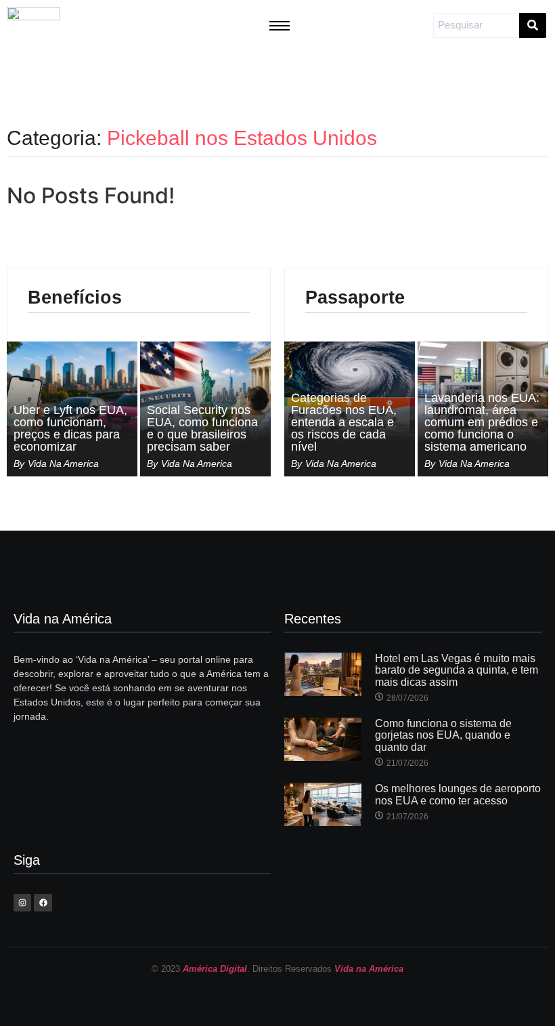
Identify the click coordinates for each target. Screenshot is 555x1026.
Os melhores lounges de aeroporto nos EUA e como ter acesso (458, 794)
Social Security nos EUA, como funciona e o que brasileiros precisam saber (202, 428)
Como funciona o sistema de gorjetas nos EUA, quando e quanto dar (443, 735)
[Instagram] (22, 902)
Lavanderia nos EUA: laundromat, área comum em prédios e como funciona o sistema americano (481, 422)
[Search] (532, 25)
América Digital (215, 969)
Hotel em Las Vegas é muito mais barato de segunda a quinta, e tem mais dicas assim (456, 670)
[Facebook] (42, 902)
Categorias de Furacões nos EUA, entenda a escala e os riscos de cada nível (344, 422)
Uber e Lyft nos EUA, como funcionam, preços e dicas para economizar (70, 428)
